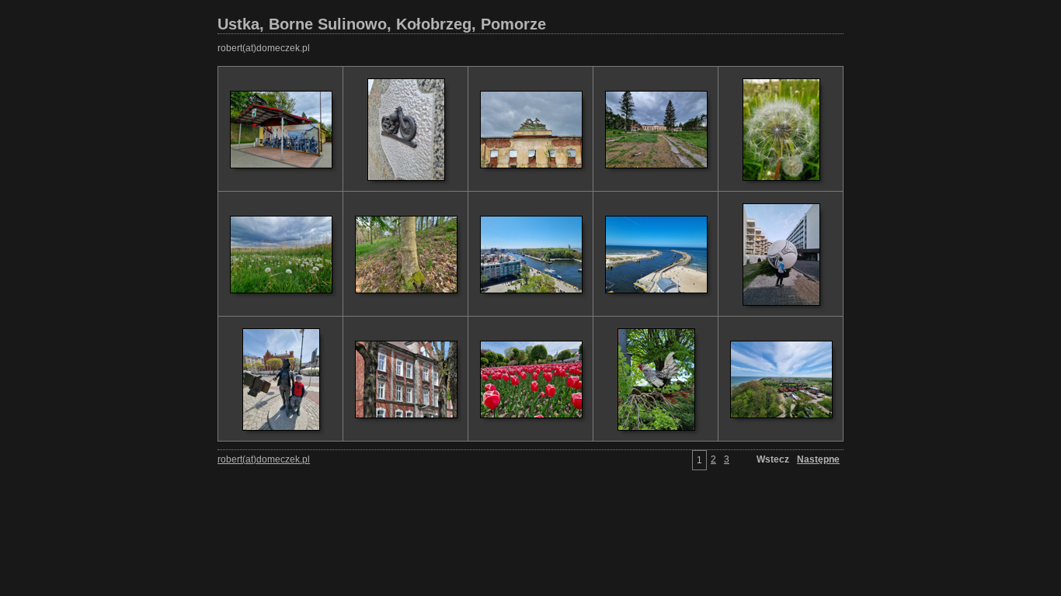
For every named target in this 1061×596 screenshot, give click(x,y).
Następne (818, 459)
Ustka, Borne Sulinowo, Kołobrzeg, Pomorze (381, 24)
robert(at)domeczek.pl (263, 48)
